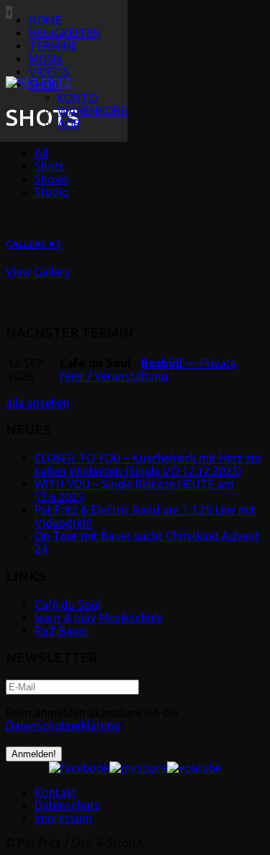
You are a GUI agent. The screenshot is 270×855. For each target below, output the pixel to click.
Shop (43, 84)
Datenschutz (67, 805)
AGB (69, 123)
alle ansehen (38, 402)
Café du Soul (68, 604)
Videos (49, 71)
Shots (50, 166)
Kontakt (55, 792)
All (41, 153)
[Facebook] (79, 768)
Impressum (63, 818)
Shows (52, 179)
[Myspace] (138, 768)
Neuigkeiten (65, 33)
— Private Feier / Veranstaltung (148, 370)
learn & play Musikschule (99, 617)
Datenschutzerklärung (63, 725)
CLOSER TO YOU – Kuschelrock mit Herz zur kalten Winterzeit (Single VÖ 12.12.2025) (148, 464)
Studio (52, 192)
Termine (53, 46)
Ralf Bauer (62, 630)
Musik (46, 58)
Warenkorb (92, 110)
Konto (77, 97)
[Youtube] (194, 768)
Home (45, 20)
